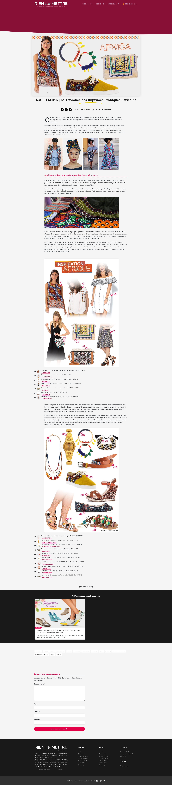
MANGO (69, 651)
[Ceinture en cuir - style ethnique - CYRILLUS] (39, 554)
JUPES (52, 654)
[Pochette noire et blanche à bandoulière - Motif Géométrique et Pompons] (38, 384)
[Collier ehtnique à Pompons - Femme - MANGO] (38, 537)
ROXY (101, 651)
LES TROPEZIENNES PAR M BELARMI (54, 651)
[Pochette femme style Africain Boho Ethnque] (38, 389)
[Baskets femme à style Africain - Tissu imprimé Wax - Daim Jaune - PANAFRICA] (39, 558)
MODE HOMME (86, 4)
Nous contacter (125, 752)
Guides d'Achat (113, 4)
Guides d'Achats (83, 758)
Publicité (123, 756)
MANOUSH (77, 651)
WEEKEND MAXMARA (119, 651)
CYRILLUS (38, 651)
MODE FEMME (99, 4)
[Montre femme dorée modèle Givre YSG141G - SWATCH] (38, 541)
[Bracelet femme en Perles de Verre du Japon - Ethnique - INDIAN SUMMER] (38, 550)
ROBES (59, 654)
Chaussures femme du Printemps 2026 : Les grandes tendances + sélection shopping (58, 631)
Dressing (81, 765)
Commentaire (39, 684)
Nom (36, 704)
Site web (37, 719)
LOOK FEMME (107, 110)
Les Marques (124, 766)
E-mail (37, 712)
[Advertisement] (86, 22)
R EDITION (94, 651)
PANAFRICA (85, 651)
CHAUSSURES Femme (41, 654)
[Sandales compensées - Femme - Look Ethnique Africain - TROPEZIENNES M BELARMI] (39, 563)
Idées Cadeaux (82, 760)
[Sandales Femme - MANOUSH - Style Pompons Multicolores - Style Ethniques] (38, 576)
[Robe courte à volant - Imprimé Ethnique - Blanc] (38, 380)
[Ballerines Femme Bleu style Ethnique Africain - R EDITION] (39, 572)
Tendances (81, 754)
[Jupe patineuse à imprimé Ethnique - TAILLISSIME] (38, 397)
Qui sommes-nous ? (126, 754)
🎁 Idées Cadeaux (129, 4)
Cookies (60, 770)
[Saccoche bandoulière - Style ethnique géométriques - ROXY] (38, 393)
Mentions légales (44, 770)
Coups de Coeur (83, 756)
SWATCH (108, 651)
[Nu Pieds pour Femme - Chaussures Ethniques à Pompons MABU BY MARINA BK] (39, 567)
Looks (80, 752)
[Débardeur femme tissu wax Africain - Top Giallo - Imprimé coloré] (38, 371)
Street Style (82, 763)
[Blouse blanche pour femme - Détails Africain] (38, 376)
